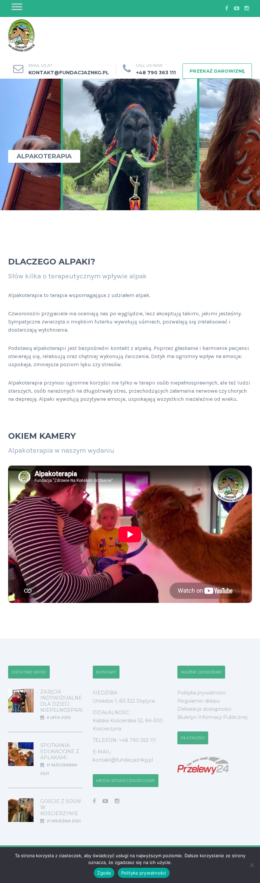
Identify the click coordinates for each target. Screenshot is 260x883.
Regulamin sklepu (198, 701)
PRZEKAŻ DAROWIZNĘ (217, 71)
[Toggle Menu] (17, 6)
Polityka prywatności (201, 693)
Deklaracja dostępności (204, 709)
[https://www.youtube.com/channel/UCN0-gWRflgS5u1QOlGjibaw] (105, 801)
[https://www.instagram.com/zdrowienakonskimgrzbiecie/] (117, 801)
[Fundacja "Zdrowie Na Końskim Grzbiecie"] (21, 36)
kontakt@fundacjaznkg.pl (68, 73)
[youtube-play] (237, 8)
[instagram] (247, 8)
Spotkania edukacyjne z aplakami (59, 751)
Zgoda (104, 873)
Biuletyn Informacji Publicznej (212, 717)
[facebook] (226, 8)
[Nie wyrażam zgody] (251, 865)
